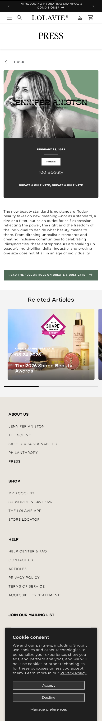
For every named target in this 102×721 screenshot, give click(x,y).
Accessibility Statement (34, 595)
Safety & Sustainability (33, 444)
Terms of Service (27, 586)
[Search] (20, 17)
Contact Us (21, 560)
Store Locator (24, 520)
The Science (21, 435)
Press (14, 461)
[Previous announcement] (9, 6)
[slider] (51, 386)
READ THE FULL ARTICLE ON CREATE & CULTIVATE (47, 275)
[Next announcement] (93, 6)
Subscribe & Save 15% (30, 502)
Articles (18, 569)
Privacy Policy (73, 673)
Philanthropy (23, 453)
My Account (22, 493)
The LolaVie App (25, 511)
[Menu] (9, 18)
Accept (48, 685)
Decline (48, 697)
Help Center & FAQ (28, 551)
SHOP (14, 481)
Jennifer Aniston (27, 426)
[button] (90, 18)
